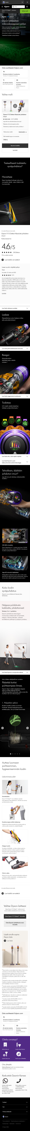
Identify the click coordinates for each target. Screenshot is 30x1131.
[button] (15, 106)
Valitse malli (25, 11)
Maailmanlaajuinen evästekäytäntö (18, 1121)
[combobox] (13, 2)
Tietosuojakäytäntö (6, 1121)
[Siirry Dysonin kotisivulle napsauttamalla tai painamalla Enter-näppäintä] (6, 7)
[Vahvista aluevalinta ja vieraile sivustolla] (27, 2)
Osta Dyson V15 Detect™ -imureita (15, 916)
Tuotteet (4, 1102)
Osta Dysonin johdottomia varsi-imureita (15, 923)
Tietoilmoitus (18, 1123)
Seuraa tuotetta (15, 145)
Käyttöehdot (12, 1123)
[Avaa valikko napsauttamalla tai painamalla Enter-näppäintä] (2, 7)
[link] (11, 260)
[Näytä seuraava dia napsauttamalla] (27, 728)
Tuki (3, 1107)
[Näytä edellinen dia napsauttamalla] (2, 728)
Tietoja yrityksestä (6, 1111)
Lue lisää (15, 150)
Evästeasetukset (5, 1123)
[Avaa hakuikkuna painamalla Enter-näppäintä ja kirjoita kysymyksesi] (18, 6)
